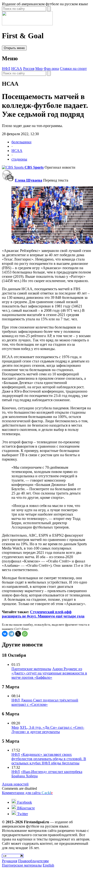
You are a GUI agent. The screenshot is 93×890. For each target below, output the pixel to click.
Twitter (22, 814)
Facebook (24, 802)
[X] (18, 634)
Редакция (9, 861)
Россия (28, 69)
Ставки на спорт (73, 69)
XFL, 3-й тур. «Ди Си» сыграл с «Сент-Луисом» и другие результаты (47, 729)
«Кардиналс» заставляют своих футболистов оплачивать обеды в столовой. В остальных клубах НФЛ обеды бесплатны (48, 758)
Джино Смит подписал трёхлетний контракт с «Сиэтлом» (44, 702)
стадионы (19, 159)
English (48, 865)
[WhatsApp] (25, 634)
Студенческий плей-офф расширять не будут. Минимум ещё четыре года (43, 614)
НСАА (16, 69)
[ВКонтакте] (5, 634)
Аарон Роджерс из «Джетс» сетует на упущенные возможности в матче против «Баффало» (49, 673)
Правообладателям (33, 861)
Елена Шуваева (28, 180)
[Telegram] (11, 634)
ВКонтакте (25, 808)
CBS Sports (34, 167)
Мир (39, 69)
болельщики (21, 142)
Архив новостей (15, 784)
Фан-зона (51, 69)
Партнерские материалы (31, 669)
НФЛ (6, 69)
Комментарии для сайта (27, 793)
